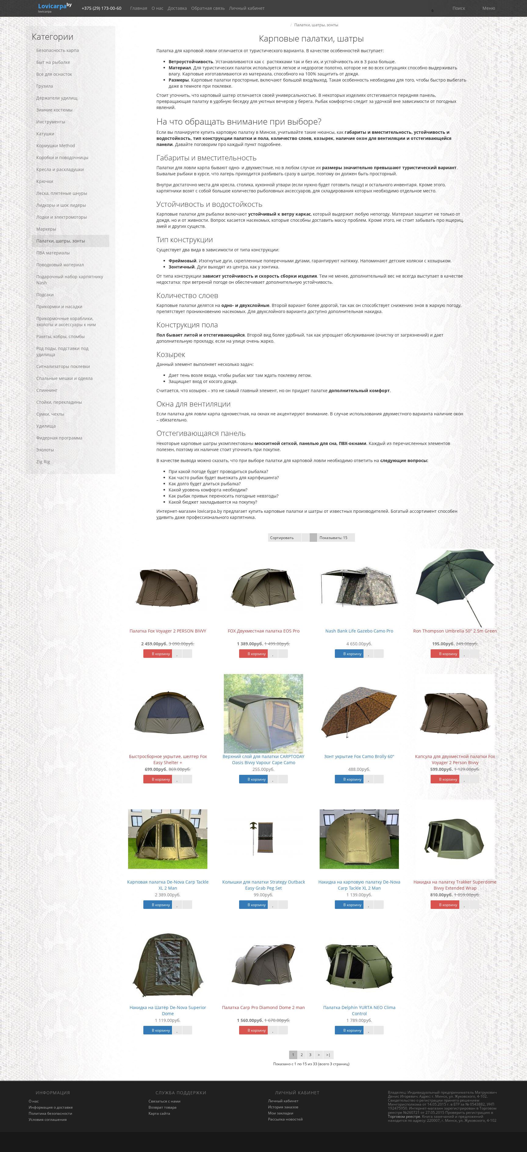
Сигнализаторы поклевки (63, 366)
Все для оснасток (54, 74)
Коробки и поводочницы (62, 157)
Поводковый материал (60, 265)
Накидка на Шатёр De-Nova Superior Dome (168, 1010)
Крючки (44, 181)
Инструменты (50, 122)
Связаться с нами (165, 1101)
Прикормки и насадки (59, 306)
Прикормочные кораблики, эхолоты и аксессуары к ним (66, 321)
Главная (138, 8)
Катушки (45, 134)
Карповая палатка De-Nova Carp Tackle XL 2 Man (168, 885)
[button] (432, 8)
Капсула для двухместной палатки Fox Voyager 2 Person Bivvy (455, 759)
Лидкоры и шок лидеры (61, 205)
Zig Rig (43, 462)
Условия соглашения (48, 1119)
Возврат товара (163, 1107)
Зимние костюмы (54, 110)
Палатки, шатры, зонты (60, 241)
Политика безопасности (50, 1113)
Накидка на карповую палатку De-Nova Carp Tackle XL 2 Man (359, 885)
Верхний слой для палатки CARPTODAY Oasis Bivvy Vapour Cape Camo (263, 759)
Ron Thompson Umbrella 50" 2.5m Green (455, 631)
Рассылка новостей (285, 1119)
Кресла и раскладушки (60, 169)
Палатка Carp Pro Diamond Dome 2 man (263, 1007)
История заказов (283, 1107)
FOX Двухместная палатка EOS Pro (263, 631)
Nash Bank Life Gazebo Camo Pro (359, 631)
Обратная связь (208, 8)
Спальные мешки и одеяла (64, 378)
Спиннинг (46, 390)
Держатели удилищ (56, 98)
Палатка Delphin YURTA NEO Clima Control (359, 1010)
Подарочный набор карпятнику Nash (69, 280)
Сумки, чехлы (50, 414)
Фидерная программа (59, 438)
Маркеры (46, 229)
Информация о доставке (51, 1107)
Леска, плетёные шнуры (61, 193)
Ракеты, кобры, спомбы (60, 336)
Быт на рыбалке (53, 62)
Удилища (46, 426)
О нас (157, 8)
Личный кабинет (247, 8)
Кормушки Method (55, 145)
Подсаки (45, 294)
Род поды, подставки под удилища (62, 351)
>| (328, 1054)
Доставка (177, 8)
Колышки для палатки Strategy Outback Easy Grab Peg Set (263, 885)
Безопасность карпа (57, 50)
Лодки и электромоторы (61, 217)
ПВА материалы (53, 253)
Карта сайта (159, 1113)
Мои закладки (280, 1113)
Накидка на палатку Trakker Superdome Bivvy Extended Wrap (455, 885)
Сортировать (282, 537)
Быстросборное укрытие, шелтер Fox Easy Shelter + (168, 759)
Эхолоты (45, 450)
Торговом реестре (404, 1116)
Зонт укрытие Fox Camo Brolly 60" (359, 756)
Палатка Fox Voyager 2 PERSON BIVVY (168, 631)
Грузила (44, 86)
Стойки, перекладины (59, 402)
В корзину (160, 653)
